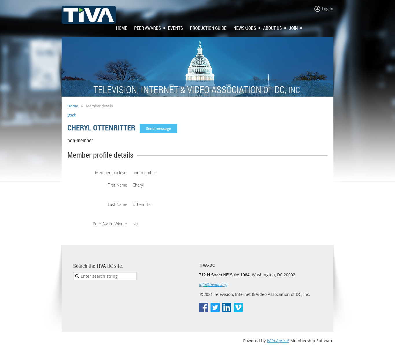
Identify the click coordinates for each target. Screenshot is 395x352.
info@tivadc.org (213, 284)
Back (71, 115)
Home (72, 105)
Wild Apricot (278, 340)
